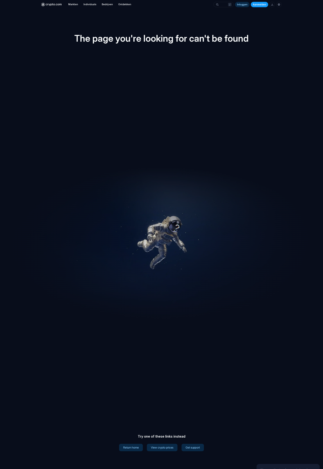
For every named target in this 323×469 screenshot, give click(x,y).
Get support (193, 447)
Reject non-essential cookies (288, 458)
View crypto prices (162, 447)
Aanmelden (259, 4)
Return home (131, 447)
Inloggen (242, 4)
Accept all (288, 449)
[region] (288, 448)
